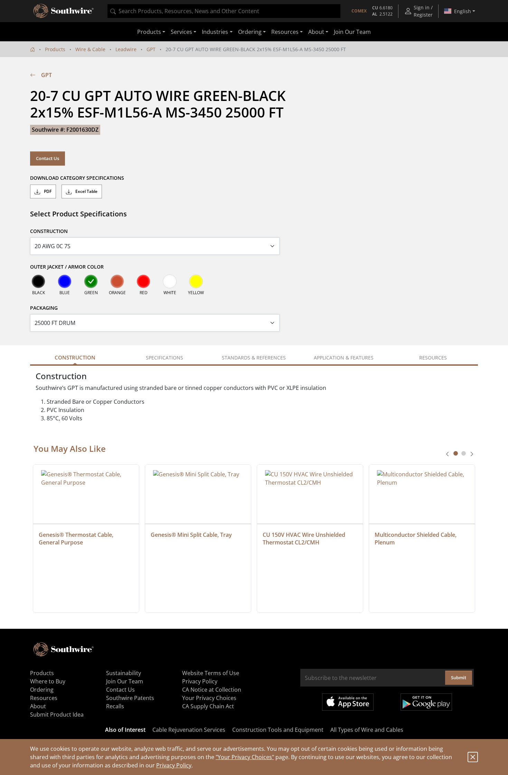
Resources (43, 698)
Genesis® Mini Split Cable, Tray (191, 535)
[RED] (143, 281)
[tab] (455, 453)
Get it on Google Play (426, 702)
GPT (151, 49)
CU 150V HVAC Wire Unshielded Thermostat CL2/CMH (305, 538)
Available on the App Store (348, 702)
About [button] (316, 32)
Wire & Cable (90, 49)
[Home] (32, 49)
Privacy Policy (173, 765)
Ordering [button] (250, 32)
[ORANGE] (117, 281)
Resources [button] (285, 32)
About (38, 706)
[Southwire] (64, 11)
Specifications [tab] (164, 357)
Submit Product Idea (57, 714)
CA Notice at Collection (211, 689)
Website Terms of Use (210, 673)
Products (55, 49)
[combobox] (223, 11)
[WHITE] (169, 281)
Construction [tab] (75, 357)
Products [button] (149, 32)
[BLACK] (38, 281)
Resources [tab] (433, 357)
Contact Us (47, 158)
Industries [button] (215, 32)
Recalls (115, 706)
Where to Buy (47, 681)
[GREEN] (91, 281)
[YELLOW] (196, 281)
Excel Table (85, 191)
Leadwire (126, 49)
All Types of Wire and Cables (366, 730)
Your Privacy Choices (209, 698)
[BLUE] (64, 281)
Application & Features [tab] (344, 357)
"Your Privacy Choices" (245, 757)
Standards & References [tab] (254, 357)
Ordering (42, 689)
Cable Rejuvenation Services (188, 730)
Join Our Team (352, 32)
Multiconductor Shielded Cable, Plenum (416, 538)
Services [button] (181, 32)
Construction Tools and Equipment (277, 730)
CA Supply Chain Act (208, 706)
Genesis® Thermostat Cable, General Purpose (77, 538)
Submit (458, 677)
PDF (47, 191)
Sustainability (123, 673)
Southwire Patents (130, 698)
